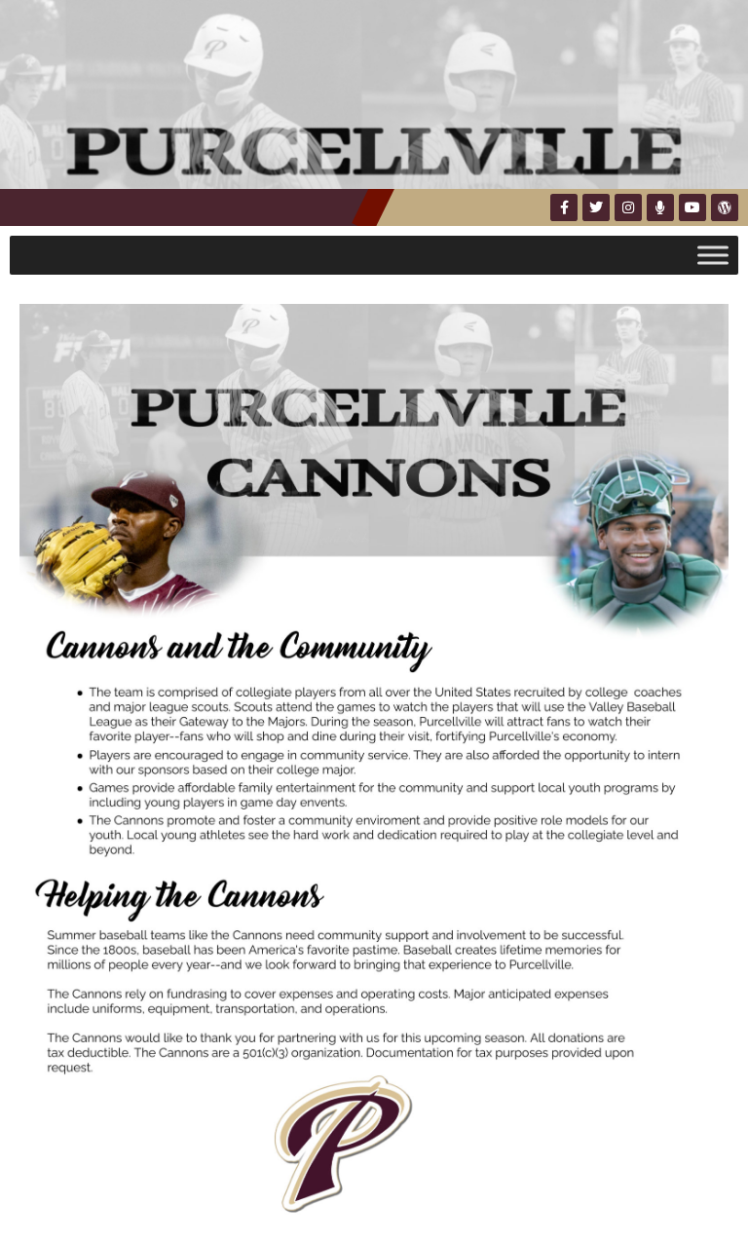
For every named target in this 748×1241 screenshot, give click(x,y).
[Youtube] (692, 207)
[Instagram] (628, 207)
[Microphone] (660, 207)
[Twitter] (596, 207)
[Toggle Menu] (713, 254)
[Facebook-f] (564, 207)
